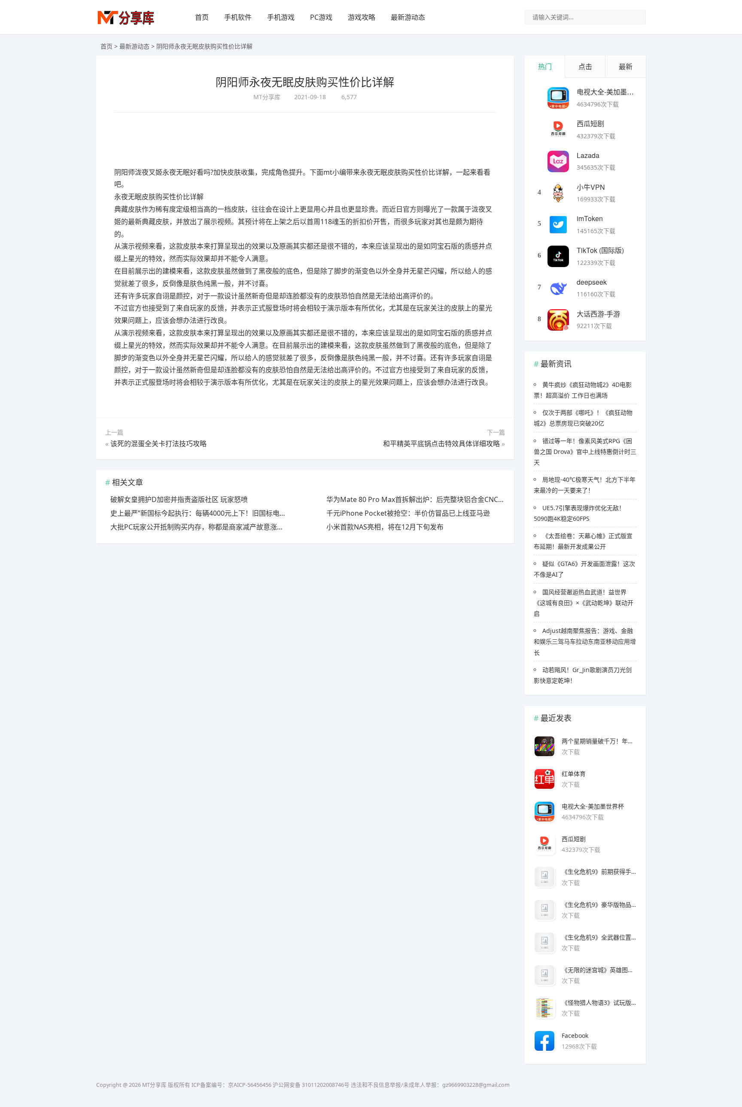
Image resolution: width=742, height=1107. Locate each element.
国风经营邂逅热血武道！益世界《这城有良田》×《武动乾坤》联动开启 (583, 602)
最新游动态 (408, 17)
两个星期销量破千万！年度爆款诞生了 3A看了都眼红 (599, 741)
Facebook (575, 1035)
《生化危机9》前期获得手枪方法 (599, 871)
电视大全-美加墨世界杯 (612, 92)
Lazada (588, 155)
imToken (590, 218)
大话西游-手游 (598, 314)
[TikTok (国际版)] (558, 256)
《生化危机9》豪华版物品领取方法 (599, 904)
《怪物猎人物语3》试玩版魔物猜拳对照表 (599, 1002)
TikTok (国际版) (600, 250)
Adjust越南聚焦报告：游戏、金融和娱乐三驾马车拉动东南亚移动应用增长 (585, 641)
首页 (202, 17)
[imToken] (558, 224)
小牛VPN (591, 187)
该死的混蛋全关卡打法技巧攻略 (158, 443)
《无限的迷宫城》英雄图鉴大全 (599, 970)
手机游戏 (281, 17)
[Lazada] (558, 161)
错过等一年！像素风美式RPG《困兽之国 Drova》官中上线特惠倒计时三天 (585, 451)
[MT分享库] (125, 24)
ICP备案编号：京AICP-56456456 (231, 1085)
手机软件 (238, 17)
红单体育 (574, 773)
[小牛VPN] (558, 193)
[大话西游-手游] (558, 320)
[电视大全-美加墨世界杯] (558, 98)
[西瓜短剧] (558, 129)
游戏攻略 (361, 17)
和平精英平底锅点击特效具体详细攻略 (441, 443)
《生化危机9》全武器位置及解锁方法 (599, 937)
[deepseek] (558, 288)
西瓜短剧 (590, 123)
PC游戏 (321, 17)
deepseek (592, 282)
